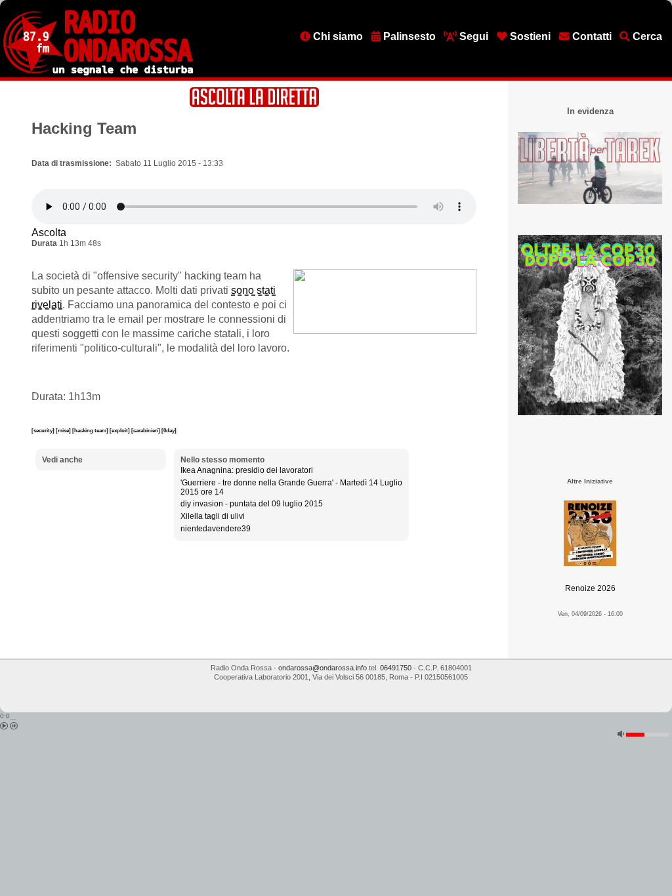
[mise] (64, 430)
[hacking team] (91, 430)
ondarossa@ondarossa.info (322, 668)
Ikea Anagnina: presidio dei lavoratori (246, 470)
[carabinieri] (146, 430)
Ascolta (49, 232)
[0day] (169, 430)
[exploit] (120, 430)
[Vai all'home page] (98, 72)
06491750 (395, 668)
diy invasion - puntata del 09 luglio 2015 (251, 503)
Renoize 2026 (590, 588)
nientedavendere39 (215, 528)
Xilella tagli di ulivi (212, 516)
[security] (44, 430)
